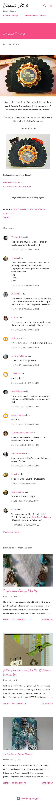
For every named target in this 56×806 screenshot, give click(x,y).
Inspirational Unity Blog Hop (20, 591)
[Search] (44, 4)
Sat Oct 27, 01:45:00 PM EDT (25, 424)
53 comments (19, 783)
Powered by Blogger (29, 798)
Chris (13, 509)
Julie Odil (15, 293)
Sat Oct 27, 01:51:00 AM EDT (25, 249)
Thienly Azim (17, 237)
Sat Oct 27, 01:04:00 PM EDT (25, 382)
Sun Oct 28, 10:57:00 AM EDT (25, 501)
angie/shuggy (17, 415)
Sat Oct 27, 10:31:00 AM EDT (25, 347)
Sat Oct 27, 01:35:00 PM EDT (25, 406)
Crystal (14, 317)
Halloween (20, 209)
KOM (5, 213)
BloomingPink (15, 5)
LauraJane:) (16, 491)
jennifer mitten (18, 356)
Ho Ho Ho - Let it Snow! (17, 754)
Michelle (15, 373)
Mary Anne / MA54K (21, 432)
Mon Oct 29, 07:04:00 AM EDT (26, 524)
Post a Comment (11, 532)
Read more (47, 619)
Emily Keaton (17, 453)
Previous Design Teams (35, 15)
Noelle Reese (17, 391)
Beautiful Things (10, 15)
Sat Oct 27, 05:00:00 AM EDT (25, 285)
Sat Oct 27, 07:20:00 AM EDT (25, 309)
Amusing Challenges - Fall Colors (17, 186)
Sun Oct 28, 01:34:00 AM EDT (25, 483)
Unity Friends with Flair (13, 182)
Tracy (14, 258)
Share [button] (6, 217)
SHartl (14, 474)
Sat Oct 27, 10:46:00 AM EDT (25, 365)
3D (12, 209)
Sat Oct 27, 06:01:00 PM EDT (25, 445)
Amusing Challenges (41, 517)
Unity (12, 213)
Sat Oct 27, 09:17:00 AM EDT (25, 329)
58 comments (19, 703)
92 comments (19, 619)
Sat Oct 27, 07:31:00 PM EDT (25, 465)
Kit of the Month (36, 209)
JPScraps (15, 338)
